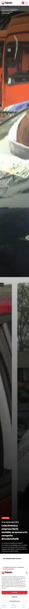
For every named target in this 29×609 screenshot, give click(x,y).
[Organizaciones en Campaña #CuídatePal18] (14, 569)
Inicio (2, 9)
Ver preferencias (14, 601)
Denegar (14, 597)
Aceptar (14, 592)
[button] (26, 572)
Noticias (7, 9)
